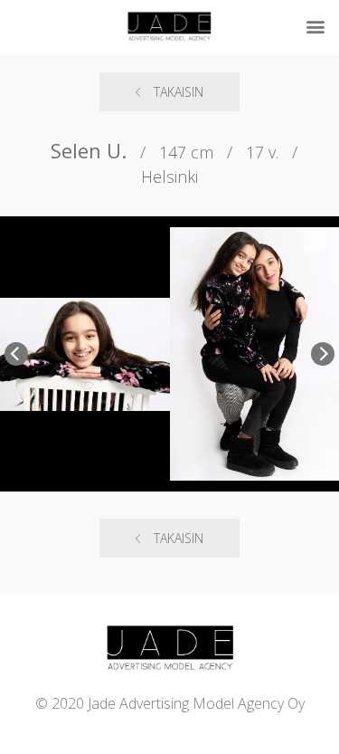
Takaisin (178, 91)
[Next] (322, 354)
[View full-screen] (314, 241)
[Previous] (16, 354)
